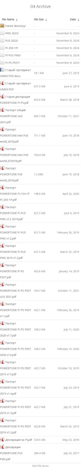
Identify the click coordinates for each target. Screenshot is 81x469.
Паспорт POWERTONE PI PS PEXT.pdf (12, 271)
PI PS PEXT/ (12, 62)
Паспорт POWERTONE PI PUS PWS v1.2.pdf (13, 232)
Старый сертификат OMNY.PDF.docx (15, 73)
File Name (8, 19)
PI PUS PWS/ (13, 55)
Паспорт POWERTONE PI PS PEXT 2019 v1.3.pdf (15, 407)
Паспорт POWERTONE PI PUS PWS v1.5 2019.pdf (13, 213)
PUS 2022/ (11, 40)
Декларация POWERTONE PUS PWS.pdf (11, 453)
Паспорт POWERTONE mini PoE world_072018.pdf (14, 155)
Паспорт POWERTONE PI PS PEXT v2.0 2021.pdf (15, 290)
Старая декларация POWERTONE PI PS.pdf (15, 99)
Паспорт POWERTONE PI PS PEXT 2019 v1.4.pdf (15, 387)
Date (73, 19)
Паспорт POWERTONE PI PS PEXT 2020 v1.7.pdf (15, 329)
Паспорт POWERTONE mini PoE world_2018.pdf (14, 135)
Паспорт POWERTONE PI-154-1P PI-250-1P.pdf (15, 193)
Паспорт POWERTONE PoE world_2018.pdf (11, 174)
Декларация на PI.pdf (18, 440)
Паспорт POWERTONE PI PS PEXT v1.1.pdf (15, 310)
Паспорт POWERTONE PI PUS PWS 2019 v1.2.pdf (13, 252)
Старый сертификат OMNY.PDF (15, 86)
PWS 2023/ (12, 33)
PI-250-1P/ (11, 48)
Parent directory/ (15, 26)
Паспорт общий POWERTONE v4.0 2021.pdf (13, 116)
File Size (39, 19)
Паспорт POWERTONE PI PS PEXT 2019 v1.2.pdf (15, 426)
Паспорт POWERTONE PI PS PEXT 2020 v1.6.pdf (15, 349)
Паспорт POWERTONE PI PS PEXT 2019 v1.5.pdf (15, 368)
